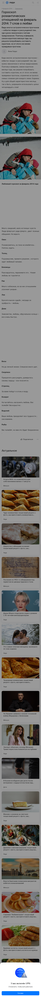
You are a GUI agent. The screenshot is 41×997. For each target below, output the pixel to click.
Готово (20, 993)
